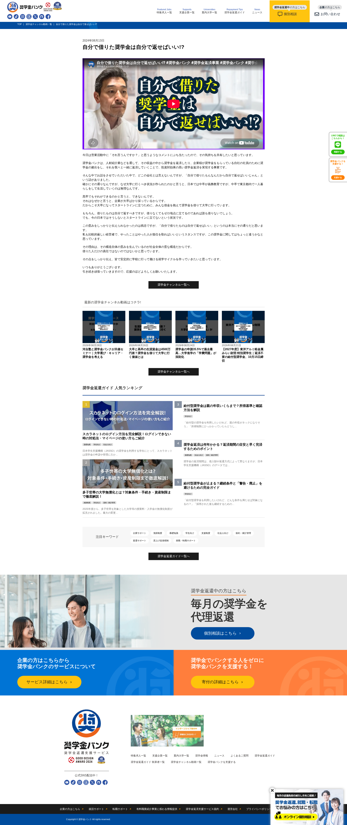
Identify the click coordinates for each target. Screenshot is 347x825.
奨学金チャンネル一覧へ (174, 284)
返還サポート (139, 540)
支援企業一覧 (187, 11)
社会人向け (222, 533)
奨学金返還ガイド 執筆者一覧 (148, 762)
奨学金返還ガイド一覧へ (174, 556)
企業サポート (139, 533)
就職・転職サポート (186, 540)
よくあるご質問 (239, 755)
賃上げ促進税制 (161, 540)
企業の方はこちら (70, 809)
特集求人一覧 (164, 11)
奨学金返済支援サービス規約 (202, 809)
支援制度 (205, 533)
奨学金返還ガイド (234, 11)
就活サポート (96, 809)
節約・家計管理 (243, 533)
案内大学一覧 (209, 11)
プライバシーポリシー (259, 809)
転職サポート (120, 809)
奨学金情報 (201, 755)
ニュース (257, 11)
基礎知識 (173, 533)
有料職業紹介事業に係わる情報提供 (156, 809)
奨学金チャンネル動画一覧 (186, 762)
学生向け (189, 533)
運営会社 (233, 809)
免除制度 (157, 533)
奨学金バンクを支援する (222, 762)
